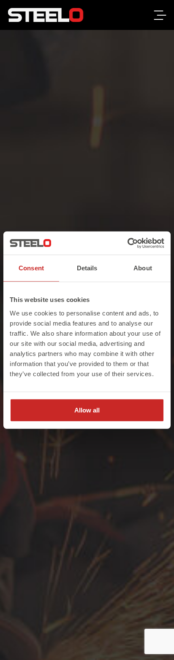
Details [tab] (87, 268)
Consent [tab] (31, 268)
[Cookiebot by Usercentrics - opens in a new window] (127, 242)
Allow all (87, 409)
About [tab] (142, 268)
